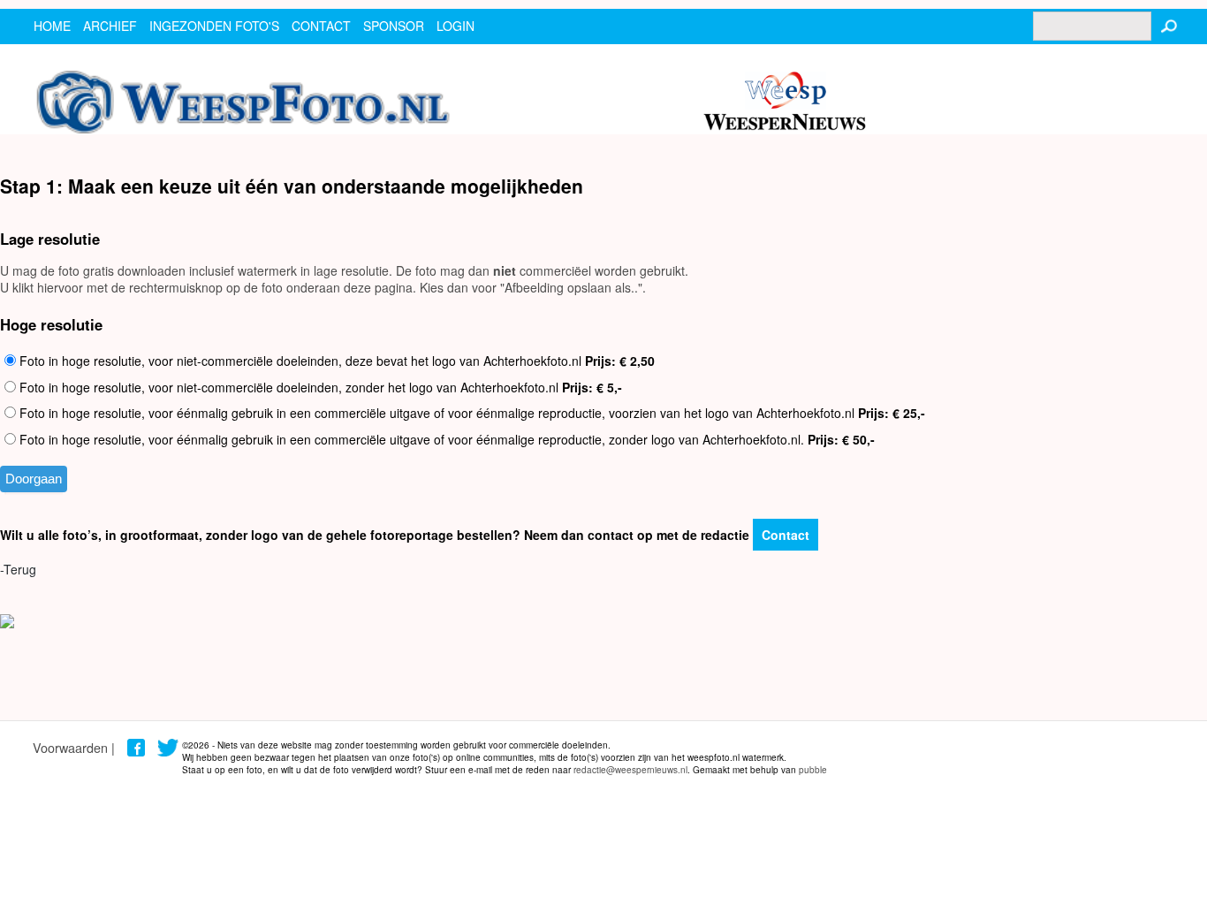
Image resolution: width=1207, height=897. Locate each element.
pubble (813, 770)
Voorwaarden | (74, 747)
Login (455, 25)
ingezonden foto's (214, 25)
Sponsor (393, 25)
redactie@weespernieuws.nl (630, 770)
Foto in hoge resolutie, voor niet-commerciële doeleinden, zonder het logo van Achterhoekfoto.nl (319, 387)
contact (321, 25)
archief (110, 25)
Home (52, 25)
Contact (785, 535)
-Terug (18, 569)
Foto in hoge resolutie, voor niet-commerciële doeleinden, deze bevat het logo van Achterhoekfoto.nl (335, 360)
